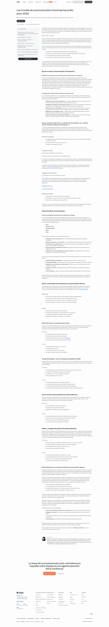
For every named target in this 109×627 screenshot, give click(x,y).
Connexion (68, 2)
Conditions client (56, 618)
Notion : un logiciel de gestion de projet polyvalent (28, 51)
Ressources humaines (51, 601)
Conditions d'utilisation (46, 618)
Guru (82, 599)
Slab (82, 603)
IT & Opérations (50, 594)
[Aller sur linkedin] (91, 614)
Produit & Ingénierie (51, 596)
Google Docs (84, 601)
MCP (37, 603)
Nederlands (37, 621)
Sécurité (37, 618)
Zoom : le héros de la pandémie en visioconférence (28, 49)
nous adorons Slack (82, 289)
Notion (82, 594)
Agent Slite (38, 594)
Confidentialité (30, 618)
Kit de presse (73, 603)
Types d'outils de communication (24, 37)
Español (27, 621)
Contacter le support (40, 612)
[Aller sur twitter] (90, 614)
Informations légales (21, 618)
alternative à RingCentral (53, 166)
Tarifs (37, 605)
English (18, 621)
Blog (71, 596)
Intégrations (38, 601)
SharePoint (67, 338)
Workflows (61, 599)
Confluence (83, 596)
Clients (71, 601)
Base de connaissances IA (41, 599)
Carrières (72, 599)
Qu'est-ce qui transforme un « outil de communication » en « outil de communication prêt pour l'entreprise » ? (28, 33)
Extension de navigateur (63, 605)
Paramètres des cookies (87, 621)
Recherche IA (38, 596)
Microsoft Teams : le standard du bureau (26, 43)
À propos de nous (73, 594)
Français (23, 621)
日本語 (42, 621)
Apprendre (61, 596)
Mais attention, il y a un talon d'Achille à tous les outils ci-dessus (27, 55)
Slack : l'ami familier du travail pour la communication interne (25, 40)
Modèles (60, 594)
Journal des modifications (41, 607)
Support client (50, 599)
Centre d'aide (38, 609)
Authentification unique (47, 186)
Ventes (48, 603)
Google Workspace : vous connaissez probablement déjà (25, 46)
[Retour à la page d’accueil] (18, 2)
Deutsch (32, 621)
